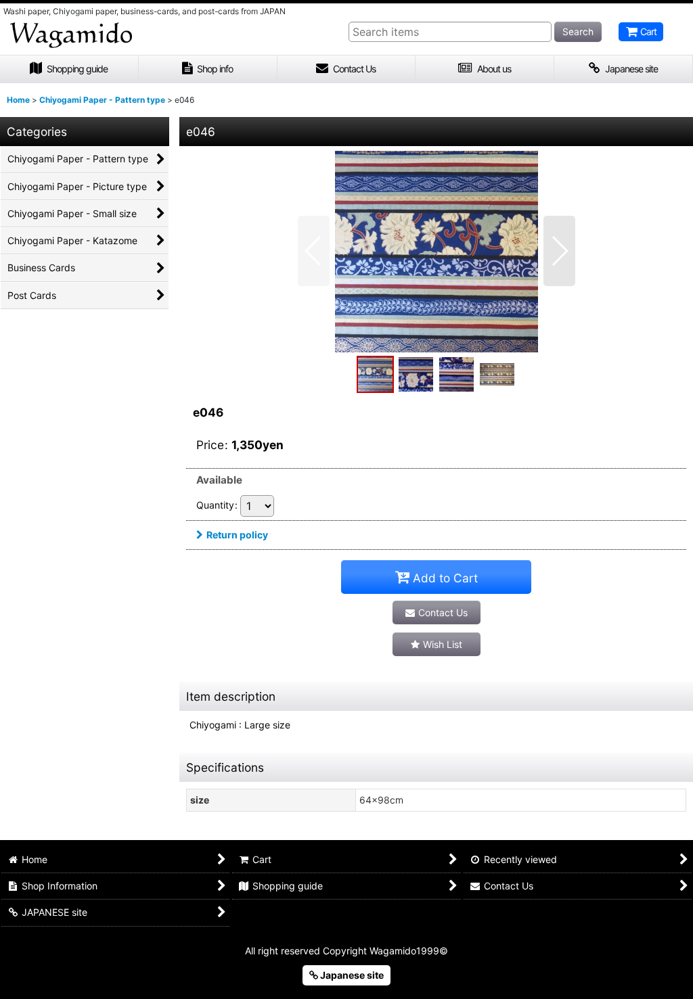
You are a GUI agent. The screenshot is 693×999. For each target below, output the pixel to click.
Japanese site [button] (351, 975)
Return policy (237, 534)
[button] (314, 251)
